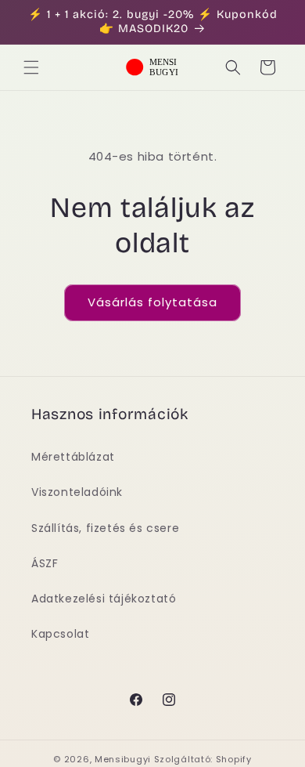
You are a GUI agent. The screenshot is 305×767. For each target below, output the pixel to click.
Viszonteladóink (77, 492)
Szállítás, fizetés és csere (105, 528)
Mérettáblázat (73, 457)
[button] (31, 67)
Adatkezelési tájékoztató (103, 598)
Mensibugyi (123, 759)
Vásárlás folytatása (152, 302)
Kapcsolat (60, 634)
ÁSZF (44, 563)
